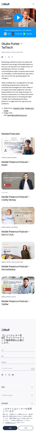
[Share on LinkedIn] (9, 57)
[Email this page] (2, 57)
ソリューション (7, 395)
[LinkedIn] (2, 375)
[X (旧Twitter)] (6, 375)
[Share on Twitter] (5, 57)
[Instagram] (9, 375)
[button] (33, 4)
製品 (3, 387)
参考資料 (4, 403)
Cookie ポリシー (10, 422)
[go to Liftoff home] (5, 4)
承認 (10, 428)
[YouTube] (13, 375)
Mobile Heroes (6, 52)
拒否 (26, 428)
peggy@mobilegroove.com (17, 115)
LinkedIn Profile (18, 108)
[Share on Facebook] (12, 57)
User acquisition (17, 52)
